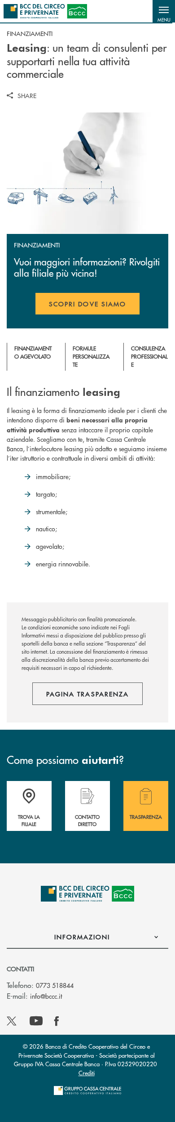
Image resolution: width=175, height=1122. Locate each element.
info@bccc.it (46, 996)
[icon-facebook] (56, 1021)
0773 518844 (55, 985)
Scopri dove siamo (87, 303)
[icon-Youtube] (36, 1021)
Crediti (87, 1072)
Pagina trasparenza (87, 693)
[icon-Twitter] (12, 1021)
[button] (164, 11)
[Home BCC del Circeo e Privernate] (45, 11)
